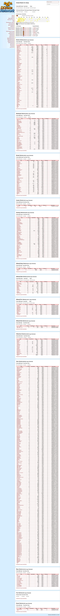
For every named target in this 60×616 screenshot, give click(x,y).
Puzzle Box (18, 508)
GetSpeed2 (18, 457)
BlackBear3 (18, 421)
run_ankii (18, 576)
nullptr (18, 183)
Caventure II (19, 219)
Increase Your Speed (20, 477)
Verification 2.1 (19, 544)
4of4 (17, 408)
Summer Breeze (19, 383)
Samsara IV (18, 247)
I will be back (19, 475)
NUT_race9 (18, 326)
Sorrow (18, 98)
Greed (18, 241)
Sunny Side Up (19, 51)
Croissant (18, 434)
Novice (25, 27)
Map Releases (11, 18)
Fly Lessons (19, 455)
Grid (17, 463)
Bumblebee (18, 172)
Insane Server (12, 35)
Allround (18, 368)
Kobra (18, 55)
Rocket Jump (19, 511)
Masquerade (19, 493)
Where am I (18, 559)
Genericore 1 (19, 170)
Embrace (18, 445)
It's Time (18, 478)
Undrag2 (18, 104)
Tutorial (18, 53)
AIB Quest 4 (19, 410)
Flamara (18, 453)
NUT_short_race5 (19, 327)
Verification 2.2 (19, 545)
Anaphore (18, 412)
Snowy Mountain (19, 144)
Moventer (18, 499)
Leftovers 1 (18, 487)
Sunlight (18, 99)
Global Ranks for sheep (10, 31)
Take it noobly (19, 100)
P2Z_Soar (18, 139)
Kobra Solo (18, 485)
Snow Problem (19, 143)
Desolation (18, 285)
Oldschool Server (11, 42)
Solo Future (19, 523)
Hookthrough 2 (19, 121)
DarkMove (18, 437)
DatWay (18, 395)
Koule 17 (18, 346)
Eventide (18, 72)
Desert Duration (19, 440)
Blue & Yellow (19, 283)
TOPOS (18, 391)
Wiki (13, 21)
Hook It (18, 473)
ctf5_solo (18, 435)
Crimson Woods (19, 131)
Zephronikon (19, 313)
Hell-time (18, 470)
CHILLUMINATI (19, 433)
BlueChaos (18, 64)
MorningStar (19, 497)
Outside (18, 380)
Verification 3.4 (19, 549)
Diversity (18, 46)
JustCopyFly (19, 230)
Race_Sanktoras (19, 509)
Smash (18, 249)
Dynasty (18, 444)
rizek (17, 141)
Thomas (18, 539)
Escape (18, 447)
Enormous (18, 446)
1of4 (17, 405)
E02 (17, 575)
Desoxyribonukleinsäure (21, 132)
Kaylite (18, 83)
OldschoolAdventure (20, 505)
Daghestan (18, 436)
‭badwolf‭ (34, 29)
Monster (18, 123)
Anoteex (18, 413)
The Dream (18, 190)
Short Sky (18, 517)
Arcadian (18, 171)
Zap (17, 562)
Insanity (18, 343)
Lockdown (18, 166)
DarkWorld (18, 237)
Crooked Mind (19, 372)
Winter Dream (19, 293)
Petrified (18, 89)
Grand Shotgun (19, 462)
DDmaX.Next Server (10, 39)
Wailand (18, 193)
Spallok (18, 529)
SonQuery (18, 527)
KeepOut (18, 375)
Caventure (18, 218)
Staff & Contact (11, 27)
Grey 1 (18, 270)
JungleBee (18, 481)
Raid (17, 510)
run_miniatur (19, 581)
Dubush (18, 133)
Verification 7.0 (19, 554)
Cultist (18, 235)
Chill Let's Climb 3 (20, 432)
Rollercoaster (19, 398)
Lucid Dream (19, 492)
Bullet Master (19, 427)
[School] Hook (19, 59)
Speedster (18, 530)
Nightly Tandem (19, 181)
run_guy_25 (19, 514)
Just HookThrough (20, 136)
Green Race (19, 134)
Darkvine (18, 236)
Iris (17, 81)
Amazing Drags (19, 232)
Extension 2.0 (19, 450)
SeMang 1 (18, 94)
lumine (18, 137)
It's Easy (18, 82)
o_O (17, 290)
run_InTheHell (19, 585)
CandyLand (19, 65)
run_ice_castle (19, 579)
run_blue (18, 577)
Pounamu (18, 91)
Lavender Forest (19, 84)
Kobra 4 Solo (19, 484)
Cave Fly (18, 428)
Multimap (18, 354)
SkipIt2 (18, 521)
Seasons (18, 93)
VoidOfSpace (19, 556)
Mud (17, 378)
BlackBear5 (18, 422)
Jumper (18, 480)
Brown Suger (19, 426)
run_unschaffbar (19, 583)
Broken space (19, 425)
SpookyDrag (19, 228)
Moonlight (18, 87)
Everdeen (18, 164)
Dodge (18, 442)
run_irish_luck (19, 586)
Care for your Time (20, 394)
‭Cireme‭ (34, 30)
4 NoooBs (18, 125)
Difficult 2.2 (18, 309)
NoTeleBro (18, 245)
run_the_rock (19, 582)
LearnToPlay (19, 48)
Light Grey (18, 85)
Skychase (18, 227)
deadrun (18, 438)
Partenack (18, 387)
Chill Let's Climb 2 (20, 431)
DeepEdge (18, 439)
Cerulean (18, 173)
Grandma (18, 178)
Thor (17, 102)
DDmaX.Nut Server (11, 41)
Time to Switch (19, 191)
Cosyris (18, 161)
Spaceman (18, 528)
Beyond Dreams (19, 63)
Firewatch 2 (19, 74)
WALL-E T (18, 558)
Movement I (19, 498)
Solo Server (12, 43)
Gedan (18, 397)
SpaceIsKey (19, 399)
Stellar (18, 251)
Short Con (18, 516)
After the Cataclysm (20, 367)
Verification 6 (19, 552)
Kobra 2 (18, 56)
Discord (9, 19)
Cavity (18, 429)
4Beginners (18, 47)
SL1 (17, 522)
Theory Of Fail (19, 538)
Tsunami (18, 52)
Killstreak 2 (18, 393)
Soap (17, 186)
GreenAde (18, 79)
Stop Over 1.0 (19, 532)
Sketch (18, 97)
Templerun (18, 229)
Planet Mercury (19, 90)
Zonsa (18, 257)
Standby (18, 292)
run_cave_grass (19, 578)
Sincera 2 (18, 96)
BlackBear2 (18, 420)
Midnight (18, 138)
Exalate (18, 449)
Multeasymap (19, 88)
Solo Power (18, 524)
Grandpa (18, 179)
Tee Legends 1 (19, 534)
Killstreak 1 (18, 392)
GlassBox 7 (18, 77)
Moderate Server (11, 33)
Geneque (18, 75)
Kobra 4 (18, 57)
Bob (17, 129)
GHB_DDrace (19, 458)
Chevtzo (18, 130)
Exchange (18, 396)
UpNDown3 (18, 401)
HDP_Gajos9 (19, 465)
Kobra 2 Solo (19, 483)
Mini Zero (18, 495)
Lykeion (18, 348)
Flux (17, 176)
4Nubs (18, 58)
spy (17, 531)
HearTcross (18, 311)
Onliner (18, 246)
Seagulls (18, 92)
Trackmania (18, 540)
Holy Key (18, 165)
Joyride (18, 385)
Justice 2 (18, 206)
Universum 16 (19, 543)
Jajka (18, 312)
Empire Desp (19, 71)
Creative (18, 306)
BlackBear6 (18, 423)
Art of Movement (19, 402)
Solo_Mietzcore (19, 525)
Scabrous (18, 185)
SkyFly (18, 248)
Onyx (18, 184)
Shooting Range (19, 515)
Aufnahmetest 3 (19, 416)
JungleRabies (19, 242)
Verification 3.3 (19, 548)
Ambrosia (18, 305)
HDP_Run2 (18, 467)
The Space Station (20, 537)
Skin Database (11, 25)
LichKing (18, 347)
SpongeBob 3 (19, 145)
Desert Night (19, 441)
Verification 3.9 (19, 551)
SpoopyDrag (19, 250)
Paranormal (18, 349)
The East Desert (19, 147)
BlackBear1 (18, 419)
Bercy (30, 15)
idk (17, 135)
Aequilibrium (19, 127)
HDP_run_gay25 (19, 468)
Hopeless (18, 474)
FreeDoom (18, 342)
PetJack (18, 388)
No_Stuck (18, 501)
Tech (17, 253)
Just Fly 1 (18, 345)
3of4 (17, 407)
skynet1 (18, 291)
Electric (18, 70)
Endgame (18, 340)
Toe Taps (18, 254)
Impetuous (18, 476)
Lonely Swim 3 (19, 488)
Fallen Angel (19, 452)
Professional (19, 351)
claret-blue (18, 174)
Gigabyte (18, 459)
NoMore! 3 (18, 182)
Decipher (18, 67)
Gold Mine (18, 78)
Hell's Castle (19, 469)
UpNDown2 (18, 400)
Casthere (18, 371)
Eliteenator (18, 175)
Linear (28, 27)
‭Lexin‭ (34, 35)
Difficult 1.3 (18, 308)
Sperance (18, 188)
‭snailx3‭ (34, 28)
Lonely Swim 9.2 (19, 491)
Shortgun (18, 518)
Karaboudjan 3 (19, 180)
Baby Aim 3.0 (19, 128)
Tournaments (11, 23)
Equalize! (18, 310)
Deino (18, 68)
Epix (17, 107)
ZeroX (18, 106)
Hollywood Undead (20, 472)
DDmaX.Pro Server (11, 40)
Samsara (18, 224)
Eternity (18, 448)
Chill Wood (18, 45)
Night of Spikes (19, 500)
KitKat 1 (18, 289)
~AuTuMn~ (18, 314)
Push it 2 (18, 507)
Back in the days (19, 169)
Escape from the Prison (20, 239)
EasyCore (18, 269)
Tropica (18, 124)
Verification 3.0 (19, 546)
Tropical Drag (19, 255)
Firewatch (18, 73)
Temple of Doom (19, 146)
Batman (18, 61)
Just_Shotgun (19, 482)
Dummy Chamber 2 (20, 223)
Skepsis (18, 519)
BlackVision (19, 370)
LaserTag (18, 486)
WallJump (18, 404)
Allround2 (18, 411)
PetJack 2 (18, 389)
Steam (13, 22)
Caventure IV (19, 220)
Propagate (18, 506)
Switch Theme (11, 29)
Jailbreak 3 (18, 344)
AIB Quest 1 (19, 409)
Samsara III (18, 226)
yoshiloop (18, 584)
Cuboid (18, 66)
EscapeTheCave (19, 163)
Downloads (8, 22)
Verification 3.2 (19, 547)
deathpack (18, 384)
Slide (17, 382)
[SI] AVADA (18, 126)
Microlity (18, 494)
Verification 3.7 (19, 550)
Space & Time (19, 187)
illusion (18, 288)
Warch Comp (19, 352)
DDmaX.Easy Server (10, 38)
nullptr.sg (18, 502)
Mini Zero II (18, 496)
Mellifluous (18, 86)
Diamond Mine (19, 69)
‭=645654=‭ (34, 32)
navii (17, 379)
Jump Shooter (19, 479)
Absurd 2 (18, 60)
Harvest (18, 80)
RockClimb (18, 403)
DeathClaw (18, 307)
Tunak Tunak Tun (19, 148)
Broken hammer (19, 234)
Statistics (12, 26)
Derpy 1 (18, 284)
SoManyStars (19, 526)
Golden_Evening (19, 461)
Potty (18, 167)
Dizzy (18, 120)
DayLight (18, 373)
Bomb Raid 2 (19, 233)
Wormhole (18, 561)
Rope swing (19, 513)
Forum (13, 19)
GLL (17, 460)
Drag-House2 (19, 286)
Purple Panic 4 (19, 140)
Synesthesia (19, 189)
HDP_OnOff (18, 466)
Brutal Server (12, 34)
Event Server (12, 47)
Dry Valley (18, 162)
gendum (18, 240)
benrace (18, 62)
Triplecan (18, 541)
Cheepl (18, 430)
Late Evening (19, 376)
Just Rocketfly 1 (19, 243)
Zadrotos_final (19, 353)
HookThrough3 (19, 122)
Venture (18, 192)
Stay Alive (18, 168)
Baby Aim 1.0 (19, 119)
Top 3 (18, 103)
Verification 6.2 (19, 553)
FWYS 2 (18, 287)
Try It (17, 256)
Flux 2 (18, 177)
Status (13, 15)
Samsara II (18, 225)
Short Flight (19, 142)
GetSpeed (18, 456)
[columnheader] (20, 44)
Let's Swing (19, 377)
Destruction (19, 238)
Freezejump (19, 374)
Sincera (18, 95)
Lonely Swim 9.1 (19, 490)
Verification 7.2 (19, 555)
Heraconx (18, 471)
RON (17, 231)
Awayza (18, 418)
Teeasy (18, 101)
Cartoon (18, 54)
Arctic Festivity (19, 609)
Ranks (13, 16)
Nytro (18, 503)
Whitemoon (18, 560)
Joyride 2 (18, 386)
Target (18, 252)
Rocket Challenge (19, 381)
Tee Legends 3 (19, 536)
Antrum (18, 414)
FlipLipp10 (18, 454)
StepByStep (19, 50)
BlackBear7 (18, 424)
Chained (18, 221)
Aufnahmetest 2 (19, 415)
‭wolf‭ (33, 31)
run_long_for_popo (20, 580)
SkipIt (18, 520)
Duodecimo (18, 443)
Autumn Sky (19, 417)
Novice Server (11, 32)
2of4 (17, 406)
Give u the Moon (19, 76)
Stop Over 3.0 (19, 533)
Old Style (18, 504)
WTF (17, 105)
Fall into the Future (20, 451)
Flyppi (18, 341)
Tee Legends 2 (19, 535)
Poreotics (18, 350)
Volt (17, 557)
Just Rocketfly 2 (19, 244)
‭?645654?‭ (34, 27)
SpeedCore (18, 390)
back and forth (19, 369)
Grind (18, 464)
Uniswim (18, 542)
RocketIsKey (19, 512)
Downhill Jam (19, 222)
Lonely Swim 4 (19, 489)
